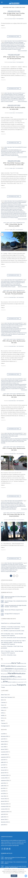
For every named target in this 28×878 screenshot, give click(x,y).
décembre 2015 (4, 803)
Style (2, 720)
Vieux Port (17, 155)
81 (12, 150)
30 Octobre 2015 (11, 564)
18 (4, 202)
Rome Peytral (16, 99)
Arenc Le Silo (17, 42)
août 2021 (3, 738)
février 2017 (4, 770)
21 (7, 202)
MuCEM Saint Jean (6, 213)
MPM (22, 46)
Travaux (3, 687)
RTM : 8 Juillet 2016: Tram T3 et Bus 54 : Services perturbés (14, 57)
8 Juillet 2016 (8, 42)
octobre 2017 (4, 754)
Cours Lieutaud (17, 45)
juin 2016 (3, 788)
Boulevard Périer (9, 436)
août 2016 (3, 783)
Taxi (14, 507)
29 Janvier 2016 (7, 324)
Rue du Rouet (12, 332)
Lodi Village (6, 567)
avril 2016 (3, 793)
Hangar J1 (10, 210)
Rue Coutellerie (20, 214)
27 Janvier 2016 (9, 502)
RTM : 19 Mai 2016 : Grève (9, 655)
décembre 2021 (4, 736)
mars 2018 (3, 746)
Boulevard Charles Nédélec (16, 205)
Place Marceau (20, 213)
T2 (4, 155)
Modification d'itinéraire (8, 331)
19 (2, 324)
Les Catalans (7, 506)
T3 (12, 49)
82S (15, 150)
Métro (16, 676)
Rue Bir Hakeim (8, 214)
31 (3, 663)
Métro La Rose (12, 679)
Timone (15, 441)
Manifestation (7, 152)
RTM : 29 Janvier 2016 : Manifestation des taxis (14, 341)
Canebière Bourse (17, 206)
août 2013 (3, 824)
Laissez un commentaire (22, 50)
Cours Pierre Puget (15, 151)
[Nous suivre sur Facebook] (2, 849)
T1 (24, 682)
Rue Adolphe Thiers (11, 569)
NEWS (2, 715)
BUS (13, 11)
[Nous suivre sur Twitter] (7, 849)
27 (2, 663)
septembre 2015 (5, 811)
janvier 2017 (4, 772)
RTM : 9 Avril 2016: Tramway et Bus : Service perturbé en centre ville (14, 163)
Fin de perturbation (6, 46)
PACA (2, 682)
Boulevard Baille (9, 43)
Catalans (12, 45)
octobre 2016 (4, 777)
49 (4, 150)
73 (17, 202)
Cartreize (3, 702)
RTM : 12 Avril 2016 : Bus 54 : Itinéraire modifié (14, 225)
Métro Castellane (17, 152)
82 (22, 202)
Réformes (21, 440)
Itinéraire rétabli (8, 670)
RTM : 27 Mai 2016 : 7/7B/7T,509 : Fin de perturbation (12, 647)
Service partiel (8, 49)
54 (4, 42)
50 (10, 202)
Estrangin (10, 328)
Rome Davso (13, 47)
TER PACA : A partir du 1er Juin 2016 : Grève (13, 630)
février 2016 (4, 798)
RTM (15, 11)
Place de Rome (8, 47)
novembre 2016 (4, 775)
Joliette (13, 670)
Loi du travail (5, 212)
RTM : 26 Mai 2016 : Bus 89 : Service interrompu (14, 637)
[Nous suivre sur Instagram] (5, 849)
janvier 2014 (4, 819)
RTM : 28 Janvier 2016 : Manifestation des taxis (14, 396)
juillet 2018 (3, 744)
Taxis (22, 332)
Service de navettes (11, 154)
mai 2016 (3, 790)
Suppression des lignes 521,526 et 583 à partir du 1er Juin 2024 (15, 597)
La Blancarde (14, 210)
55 (7, 150)
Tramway (18, 11)
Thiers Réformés (13, 334)
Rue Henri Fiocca (15, 216)
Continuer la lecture (14, 36)
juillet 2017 (3, 762)
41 (3, 150)
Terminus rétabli (7, 334)
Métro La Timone (17, 46)
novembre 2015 (4, 806)
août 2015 (3, 814)
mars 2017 (3, 767)
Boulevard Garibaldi (8, 206)
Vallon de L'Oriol (18, 388)
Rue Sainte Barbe (21, 216)
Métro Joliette (20, 212)
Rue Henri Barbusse (7, 216)
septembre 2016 (5, 780)
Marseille (12, 46)
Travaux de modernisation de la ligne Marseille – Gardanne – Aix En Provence (16, 606)
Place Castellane (19, 98)
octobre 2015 (4, 809)
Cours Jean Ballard (18, 207)
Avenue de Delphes (7, 325)
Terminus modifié (10, 441)
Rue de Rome (8, 286)
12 (1, 502)
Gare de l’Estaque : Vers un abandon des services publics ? (16, 601)
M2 (1, 673)
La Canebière (21, 151)
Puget (6, 332)
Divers (2, 705)
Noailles (5, 154)
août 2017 (3, 759)
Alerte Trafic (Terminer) (14, 41)
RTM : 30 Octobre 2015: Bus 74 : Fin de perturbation (14, 515)
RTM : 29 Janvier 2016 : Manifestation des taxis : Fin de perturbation (14, 292)
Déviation (22, 282)
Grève (21, 328)
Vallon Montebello (12, 509)
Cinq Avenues (12, 207)
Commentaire (24, 389)
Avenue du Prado (15, 325)
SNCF (22, 682)
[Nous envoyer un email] (9, 849)
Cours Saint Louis (15, 209)
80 (11, 150)
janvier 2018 (4, 749)
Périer (17, 331)
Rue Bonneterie (14, 214)
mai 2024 (3, 733)
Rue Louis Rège (18, 332)
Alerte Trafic (7, 41)
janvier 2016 (4, 801)
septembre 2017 (5, 757)
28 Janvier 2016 (7, 434)
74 (18, 202)
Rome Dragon (18, 47)
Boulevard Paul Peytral (16, 43)
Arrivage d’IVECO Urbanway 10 (12, 613)
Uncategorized (4, 725)
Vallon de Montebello (8, 335)
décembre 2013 (4, 822)
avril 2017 (3, 764)
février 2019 (4, 741)
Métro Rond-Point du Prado (21, 679)
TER (3, 685)
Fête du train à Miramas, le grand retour (14, 609)
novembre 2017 (4, 751)
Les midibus (4, 707)
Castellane (8, 45)
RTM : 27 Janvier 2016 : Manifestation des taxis (14, 449)
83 (16, 150)
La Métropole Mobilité (15, 623)
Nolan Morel (4, 623)
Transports (19, 49)
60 (9, 150)
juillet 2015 (3, 816)
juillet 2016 (3, 785)
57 (8, 150)
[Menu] (2, 2)
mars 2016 (3, 796)
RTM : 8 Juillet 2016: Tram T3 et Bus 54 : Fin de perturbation (14, 14)
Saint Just (5, 217)
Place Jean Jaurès (16, 568)
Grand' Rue (6, 210)
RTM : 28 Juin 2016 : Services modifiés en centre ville (14, 108)
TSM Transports (19, 18)
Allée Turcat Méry (19, 324)
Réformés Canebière (12, 682)
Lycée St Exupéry (23, 670)
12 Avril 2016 (3, 281)
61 (10, 150)
